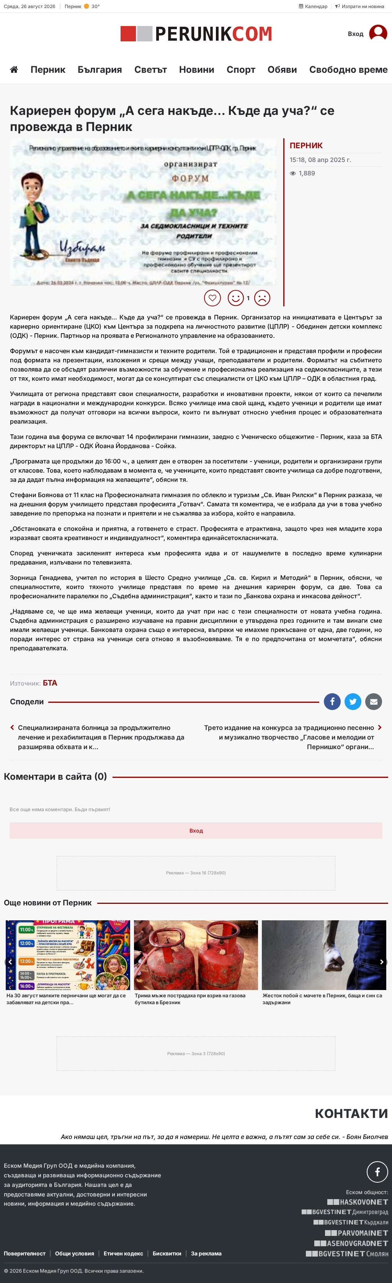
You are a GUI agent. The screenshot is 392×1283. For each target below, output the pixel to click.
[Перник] (196, 33)
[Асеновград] (351, 1243)
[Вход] (378, 34)
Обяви (282, 69)
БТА (50, 682)
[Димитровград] (345, 1212)
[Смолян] (347, 1254)
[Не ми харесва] (265, 298)
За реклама (206, 1253)
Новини (196, 69)
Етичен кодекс (123, 1253)
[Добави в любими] (213, 298)
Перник (48, 69)
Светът (150, 69)
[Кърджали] (351, 1223)
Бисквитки (167, 1253)
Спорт (241, 69)
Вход (356, 34)
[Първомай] (356, 1233)
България (100, 69)
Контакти (351, 1114)
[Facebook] (377, 1172)
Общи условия (74, 1253)
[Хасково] (357, 1202)
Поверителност (25, 1253)
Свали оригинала (37, 146)
